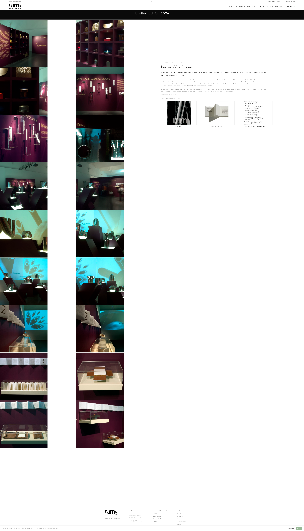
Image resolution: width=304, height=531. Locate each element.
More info (291, 528)
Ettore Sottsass (157, 516)
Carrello (179, 513)
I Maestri (155, 513)
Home (145, 17)
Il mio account (180, 516)
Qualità (179, 524)
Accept (299, 528)
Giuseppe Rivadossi (157, 519)
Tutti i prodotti (180, 510)
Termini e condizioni (182, 521)
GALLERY (155, 521)
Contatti (179, 519)
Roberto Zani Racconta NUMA (15, 1)
